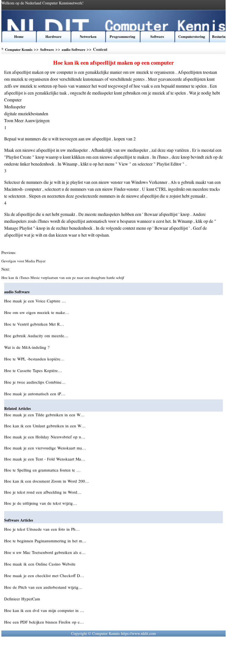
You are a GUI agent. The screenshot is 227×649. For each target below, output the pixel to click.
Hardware (53, 36)
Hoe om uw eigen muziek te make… (36, 312)
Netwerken (88, 36)
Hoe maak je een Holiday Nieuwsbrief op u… (44, 436)
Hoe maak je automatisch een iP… (34, 393)
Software (157, 36)
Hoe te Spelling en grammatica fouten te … (42, 470)
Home (19, 36)
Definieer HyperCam (23, 598)
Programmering (122, 36)
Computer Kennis (18, 49)
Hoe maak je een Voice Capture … (35, 300)
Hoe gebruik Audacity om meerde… (36, 335)
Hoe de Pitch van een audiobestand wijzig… (43, 587)
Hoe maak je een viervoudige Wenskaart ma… (45, 448)
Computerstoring (191, 36)
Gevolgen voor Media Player (24, 260)
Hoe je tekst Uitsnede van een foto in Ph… (42, 529)
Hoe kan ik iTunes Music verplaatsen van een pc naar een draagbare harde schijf (63, 277)
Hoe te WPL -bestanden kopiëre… (34, 359)
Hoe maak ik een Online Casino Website (40, 564)
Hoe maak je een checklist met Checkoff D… (44, 575)
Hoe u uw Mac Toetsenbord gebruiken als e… (45, 552)
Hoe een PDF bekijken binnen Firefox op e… (44, 622)
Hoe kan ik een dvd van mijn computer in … (44, 610)
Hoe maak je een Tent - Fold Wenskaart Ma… (44, 459)
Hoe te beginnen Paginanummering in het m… (45, 540)
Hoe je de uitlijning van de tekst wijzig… (40, 503)
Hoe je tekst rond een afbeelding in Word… (42, 492)
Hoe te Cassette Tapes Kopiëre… (33, 370)
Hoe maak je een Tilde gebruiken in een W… (44, 414)
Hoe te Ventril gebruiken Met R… (34, 324)
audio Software (73, 49)
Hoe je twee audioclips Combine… (35, 382)
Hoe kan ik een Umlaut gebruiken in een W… (45, 425)
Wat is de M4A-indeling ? (27, 347)
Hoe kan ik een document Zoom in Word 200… (46, 481)
